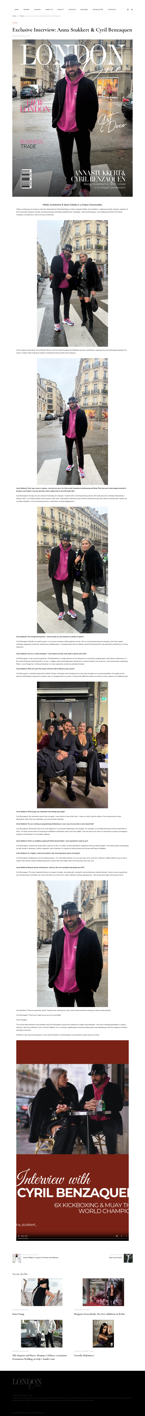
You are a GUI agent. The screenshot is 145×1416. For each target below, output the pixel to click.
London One (27, 1413)
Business (84, 9)
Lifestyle (72, 9)
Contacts (112, 9)
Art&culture (98, 9)
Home (16, 9)
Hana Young (18, 1314)
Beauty (61, 9)
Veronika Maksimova (84, 1355)
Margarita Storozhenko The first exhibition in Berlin (99, 1314)
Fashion (37, 9)
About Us (49, 9)
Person (26, 9)
